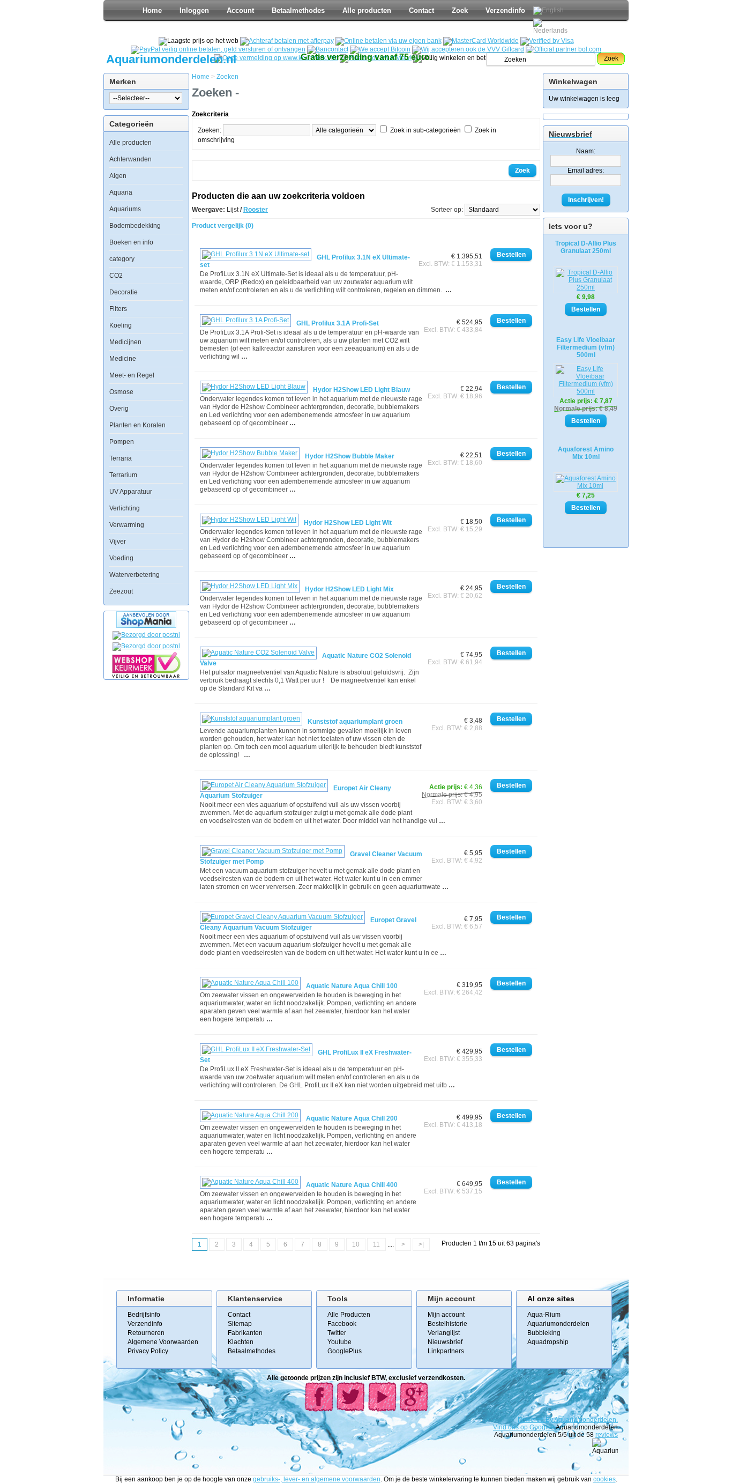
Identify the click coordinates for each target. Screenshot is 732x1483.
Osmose (121, 392)
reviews (606, 1434)
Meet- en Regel (131, 375)
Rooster (255, 209)
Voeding (121, 558)
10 (356, 1244)
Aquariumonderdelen (558, 1324)
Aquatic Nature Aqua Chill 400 (352, 1185)
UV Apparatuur (130, 491)
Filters (118, 309)
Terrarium (123, 475)
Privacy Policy (148, 1351)
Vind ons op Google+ (524, 1427)
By (550, 1419)
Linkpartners (446, 1351)
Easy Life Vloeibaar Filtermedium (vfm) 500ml (585, 347)
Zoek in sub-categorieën (425, 130)
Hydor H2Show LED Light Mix (349, 589)
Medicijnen (125, 342)
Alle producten (366, 10)
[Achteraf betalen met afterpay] (287, 41)
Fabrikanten (245, 1333)
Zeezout (121, 591)
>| (421, 1244)
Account (240, 10)
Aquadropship (548, 1342)
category (122, 259)
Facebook (341, 1324)
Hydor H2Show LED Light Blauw (361, 390)
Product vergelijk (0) (222, 225)
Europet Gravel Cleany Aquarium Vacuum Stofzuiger (308, 923)
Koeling (120, 325)
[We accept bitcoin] (380, 49)
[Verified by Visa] (547, 41)
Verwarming (126, 525)
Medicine (122, 358)
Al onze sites (550, 1298)
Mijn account (446, 1314)
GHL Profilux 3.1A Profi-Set (337, 323)
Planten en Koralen (137, 425)
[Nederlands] (552, 26)
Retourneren (146, 1333)
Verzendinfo (505, 10)
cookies (604, 1479)
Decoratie (123, 292)
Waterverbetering (134, 575)
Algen (117, 176)
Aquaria (120, 192)
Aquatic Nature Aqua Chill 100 (352, 986)
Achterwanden (130, 159)
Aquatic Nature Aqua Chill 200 (352, 1118)
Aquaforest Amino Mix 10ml (586, 453)
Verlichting (124, 508)
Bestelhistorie (447, 1324)
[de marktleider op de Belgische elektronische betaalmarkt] (327, 49)
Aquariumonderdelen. (586, 1419)
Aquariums (125, 209)
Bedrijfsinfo (144, 1314)
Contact (421, 10)
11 (376, 1244)
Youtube (339, 1342)
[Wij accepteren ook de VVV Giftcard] (468, 49)
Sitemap (240, 1324)
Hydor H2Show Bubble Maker (349, 456)
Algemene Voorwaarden (163, 1342)
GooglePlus (344, 1351)
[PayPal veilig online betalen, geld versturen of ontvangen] (218, 49)
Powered (532, 1419)
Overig (119, 408)
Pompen (121, 442)
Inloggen (194, 10)
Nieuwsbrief (445, 1342)
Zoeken (227, 76)
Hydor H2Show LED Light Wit (348, 523)
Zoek (460, 10)
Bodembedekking (135, 225)
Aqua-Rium (544, 1314)
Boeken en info (131, 242)
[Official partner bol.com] (563, 49)
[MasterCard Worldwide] (481, 41)
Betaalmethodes (298, 10)
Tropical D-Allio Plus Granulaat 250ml (585, 247)
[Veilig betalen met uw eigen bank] (146, 646)
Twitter (336, 1333)
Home (152, 10)
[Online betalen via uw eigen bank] (388, 41)
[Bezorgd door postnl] (146, 635)
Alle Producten (348, 1314)
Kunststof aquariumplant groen (355, 721)
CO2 (116, 275)
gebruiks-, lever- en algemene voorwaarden (316, 1479)
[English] (548, 10)
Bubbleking (544, 1333)
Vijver (117, 541)
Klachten (240, 1342)
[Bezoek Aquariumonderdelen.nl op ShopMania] (146, 625)
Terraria (120, 458)
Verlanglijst (444, 1333)
